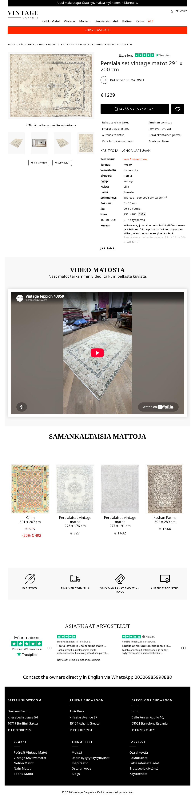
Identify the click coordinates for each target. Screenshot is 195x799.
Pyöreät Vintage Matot (30, 752)
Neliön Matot (24, 763)
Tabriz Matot (23, 774)
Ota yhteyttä (138, 752)
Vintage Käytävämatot (30, 758)
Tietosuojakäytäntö (144, 768)
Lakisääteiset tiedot (144, 763)
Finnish (180, 11)
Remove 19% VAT (160, 128)
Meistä (77, 752)
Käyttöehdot (138, 774)
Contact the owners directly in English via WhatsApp (79, 677)
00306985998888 (153, 677)
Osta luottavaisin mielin (118, 141)
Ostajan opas (81, 768)
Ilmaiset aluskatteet (115, 128)
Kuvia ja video (39, 162)
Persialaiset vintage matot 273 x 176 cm (75, 521)
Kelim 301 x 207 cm (30, 519)
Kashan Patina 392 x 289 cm (165, 519)
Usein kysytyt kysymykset (91, 758)
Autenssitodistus (113, 135)
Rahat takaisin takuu (115, 122)
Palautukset (138, 758)
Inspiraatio (80, 763)
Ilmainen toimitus (160, 122)
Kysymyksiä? (62, 162)
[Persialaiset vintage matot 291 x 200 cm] (16, 143)
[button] (24, 506)
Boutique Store (159, 141)
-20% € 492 (31, 535)
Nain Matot (22, 768)
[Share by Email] (139, 248)
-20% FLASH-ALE (97, 30)
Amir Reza (77, 711)
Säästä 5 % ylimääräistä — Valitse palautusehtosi (97, 3)
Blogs (76, 774)
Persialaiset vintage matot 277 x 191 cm (120, 521)
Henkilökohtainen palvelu (165, 135)
